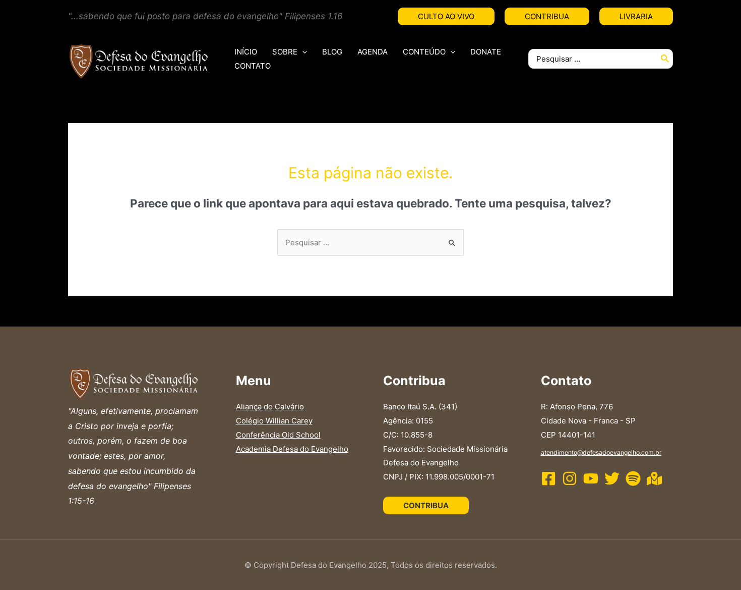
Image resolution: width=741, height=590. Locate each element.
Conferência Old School (278, 435)
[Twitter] (612, 478)
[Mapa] (654, 478)
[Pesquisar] (665, 58)
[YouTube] (590, 478)
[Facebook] (548, 478)
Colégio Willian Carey (274, 420)
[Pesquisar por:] (370, 242)
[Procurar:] (593, 58)
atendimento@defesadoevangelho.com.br (601, 452)
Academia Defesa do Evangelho (292, 449)
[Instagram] (569, 478)
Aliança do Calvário (270, 406)
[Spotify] (633, 478)
